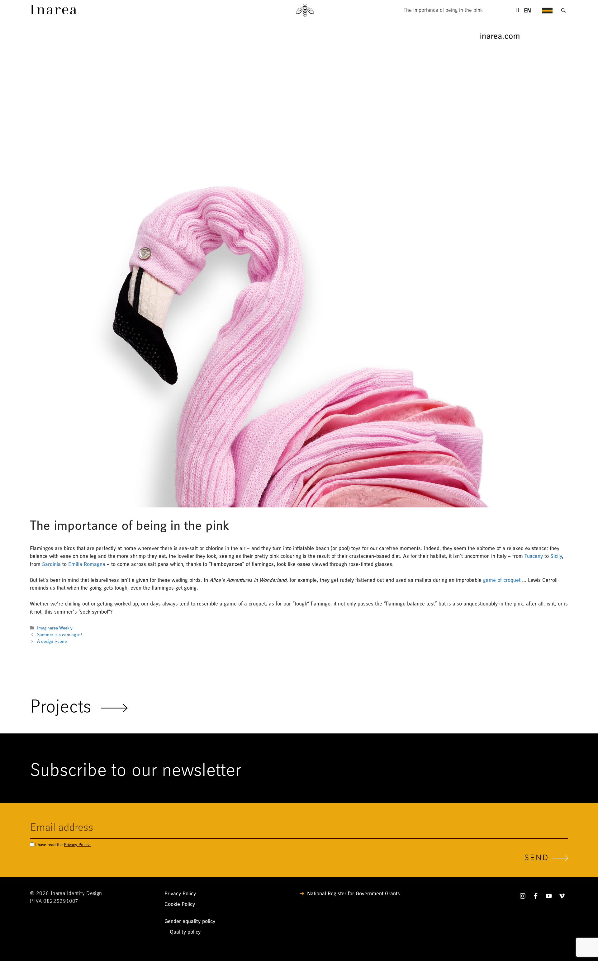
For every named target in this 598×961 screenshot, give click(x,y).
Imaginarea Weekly (55, 628)
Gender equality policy (189, 921)
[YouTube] (548, 897)
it (517, 10)
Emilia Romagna (86, 564)
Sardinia (51, 564)
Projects (65, 708)
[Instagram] (522, 897)
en (527, 10)
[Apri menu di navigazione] (547, 10)
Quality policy (185, 932)
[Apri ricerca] (563, 10)
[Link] (53, 13)
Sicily (556, 556)
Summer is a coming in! (59, 635)
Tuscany (533, 556)
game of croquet (501, 580)
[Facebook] (535, 897)
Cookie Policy (179, 904)
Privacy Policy (180, 894)
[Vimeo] (562, 897)
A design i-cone (52, 641)
